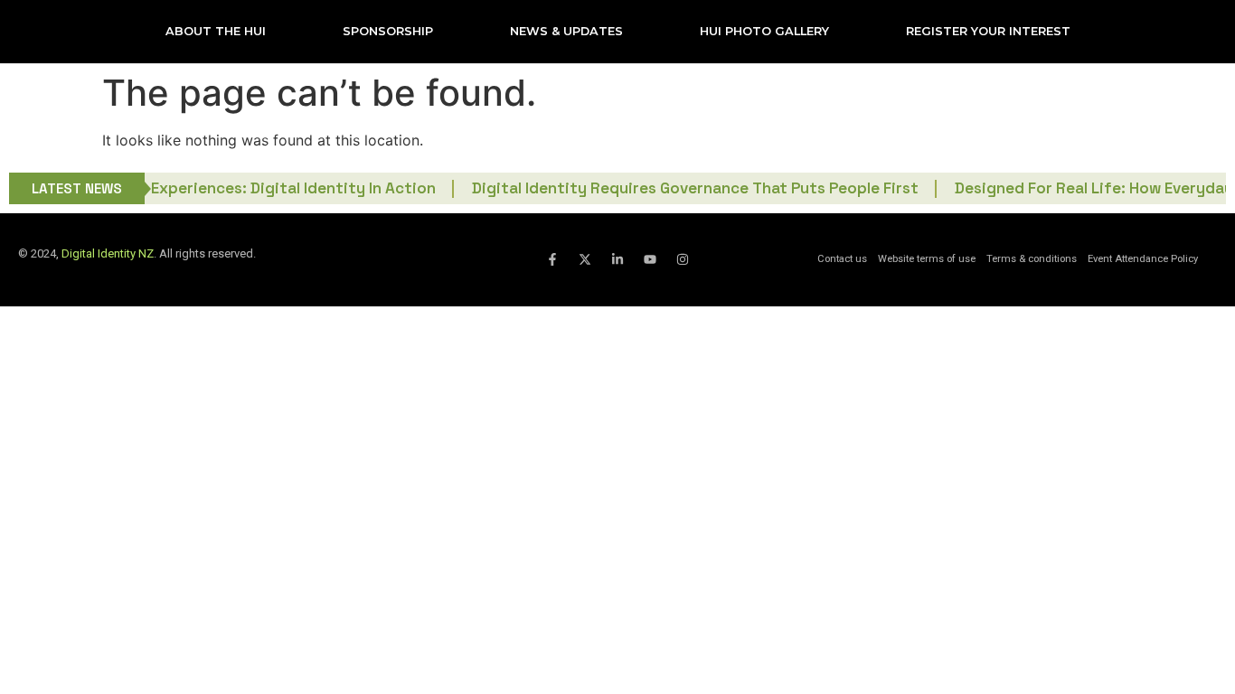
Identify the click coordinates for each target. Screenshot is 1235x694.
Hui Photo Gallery (764, 31)
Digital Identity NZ (107, 253)
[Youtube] (650, 259)
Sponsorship (388, 31)
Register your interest (988, 31)
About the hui (215, 31)
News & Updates (566, 31)
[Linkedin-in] (617, 259)
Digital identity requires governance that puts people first (678, 188)
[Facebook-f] (552, 259)
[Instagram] (682, 259)
